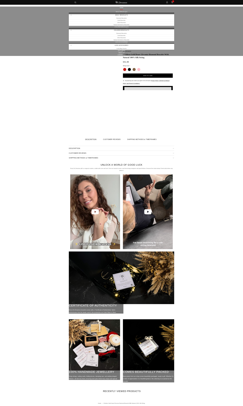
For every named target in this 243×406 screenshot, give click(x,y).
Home (99, 403)
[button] (148, 88)
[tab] (121, 391)
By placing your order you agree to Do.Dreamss (138, 80)
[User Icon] (167, 2)
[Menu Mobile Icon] (70, 2)
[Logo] (121, 2)
